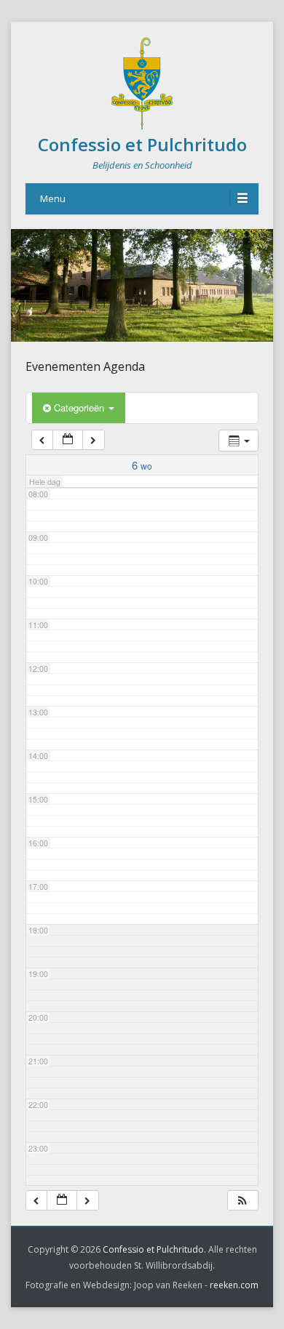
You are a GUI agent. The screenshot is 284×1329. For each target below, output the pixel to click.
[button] (242, 1200)
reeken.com (234, 1285)
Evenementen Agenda (85, 366)
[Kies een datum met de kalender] (67, 440)
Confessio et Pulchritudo (142, 144)
